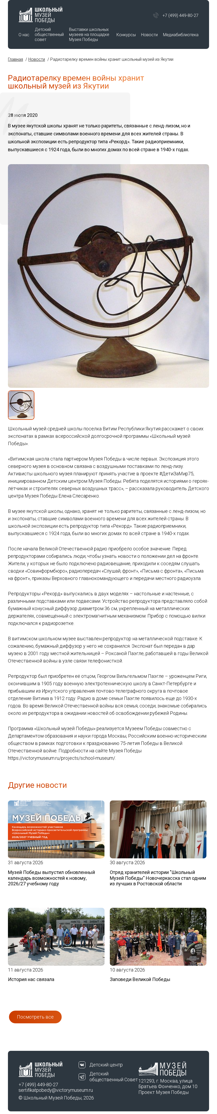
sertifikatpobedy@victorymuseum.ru (49, 1090)
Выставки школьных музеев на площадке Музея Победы (89, 34)
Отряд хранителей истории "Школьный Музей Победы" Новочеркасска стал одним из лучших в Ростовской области (158, 877)
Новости (149, 34)
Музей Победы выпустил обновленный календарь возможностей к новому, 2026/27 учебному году (51, 877)
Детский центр (106, 1064)
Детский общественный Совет (113, 1076)
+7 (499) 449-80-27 (180, 15)
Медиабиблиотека (180, 34)
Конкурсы (126, 34)
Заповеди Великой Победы (140, 979)
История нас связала (31, 979)
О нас (24, 34)
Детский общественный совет (49, 34)
